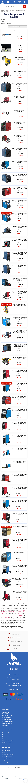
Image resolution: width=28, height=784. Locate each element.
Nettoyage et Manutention (8, 721)
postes (23, 610)
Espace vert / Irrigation (7, 723)
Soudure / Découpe (10, 10)
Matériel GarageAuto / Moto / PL (6, 713)
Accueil (3, 10)
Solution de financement (7, 742)
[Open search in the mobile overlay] (11, 6)
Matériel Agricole (6, 725)
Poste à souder (18, 10)
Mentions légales (6, 762)
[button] (24, 6)
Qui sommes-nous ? (6, 750)
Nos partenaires (5, 760)
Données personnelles (7, 756)
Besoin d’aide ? (5, 732)
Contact (4, 752)
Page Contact (5, 738)
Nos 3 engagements (6, 758)
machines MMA (11, 611)
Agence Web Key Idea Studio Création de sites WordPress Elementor (14, 777)
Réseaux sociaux (6, 736)
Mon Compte (5, 734)
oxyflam (18, 613)
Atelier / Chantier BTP (7, 715)
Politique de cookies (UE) (7, 740)
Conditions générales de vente (8, 754)
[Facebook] (11, 669)
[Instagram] (16, 669)
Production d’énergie (6, 717)
